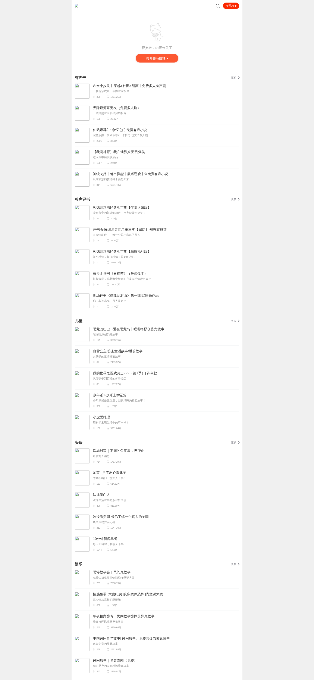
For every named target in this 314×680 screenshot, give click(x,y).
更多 (233, 77)
